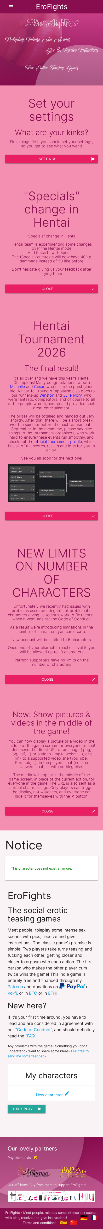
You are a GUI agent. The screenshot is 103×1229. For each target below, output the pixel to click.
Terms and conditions (39, 1223)
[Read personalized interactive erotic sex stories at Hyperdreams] (73, 1171)
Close (68, 289)
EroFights (51, 6)
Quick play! (26, 1109)
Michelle (17, 386)
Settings (67, 159)
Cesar (39, 386)
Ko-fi (12, 993)
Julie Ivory (72, 395)
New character (53, 1094)
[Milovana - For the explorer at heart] (33, 1171)
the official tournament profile (55, 441)
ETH (52, 993)
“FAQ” (30, 1035)
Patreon (15, 986)
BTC (33, 993)
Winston (47, 395)
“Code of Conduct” (33, 1029)
